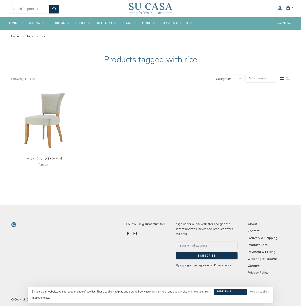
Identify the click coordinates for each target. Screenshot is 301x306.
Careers (254, 266)
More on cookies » (259, 295)
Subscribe (207, 256)
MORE (146, 23)
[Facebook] (127, 234)
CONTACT (285, 23)
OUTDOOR (104, 23)
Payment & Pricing (262, 252)
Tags (30, 36)
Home (15, 36)
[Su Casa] (13, 225)
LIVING (14, 23)
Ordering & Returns (262, 259)
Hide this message (224, 292)
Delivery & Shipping (262, 238)
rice (43, 36)
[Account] (280, 9)
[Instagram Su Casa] (135, 234)
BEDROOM (58, 23)
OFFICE (80, 23)
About (252, 224)
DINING (34, 23)
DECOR (127, 23)
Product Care (258, 245)
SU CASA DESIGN (174, 23)
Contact (253, 231)
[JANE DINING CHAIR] (43, 121)
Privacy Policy (258, 272)
